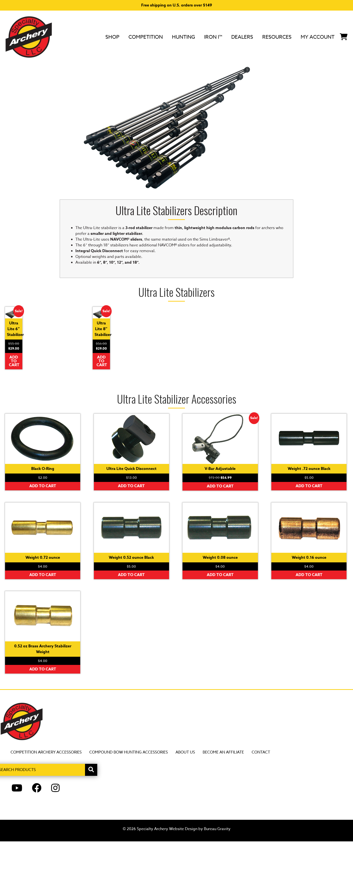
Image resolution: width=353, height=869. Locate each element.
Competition (145, 36)
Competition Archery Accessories (46, 752)
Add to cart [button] (14, 361)
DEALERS (242, 36)
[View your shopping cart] (343, 36)
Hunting (183, 36)
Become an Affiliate (223, 752)
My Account (318, 36)
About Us (185, 752)
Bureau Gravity (217, 829)
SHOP (112, 36)
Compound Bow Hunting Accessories (128, 752)
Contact (261, 752)
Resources (277, 36)
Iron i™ (213, 36)
